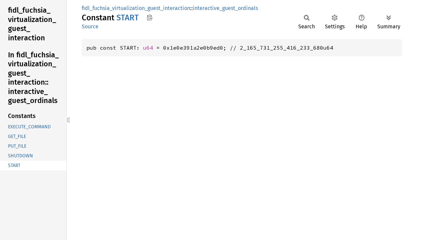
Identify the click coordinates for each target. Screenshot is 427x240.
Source (90, 26)
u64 (148, 47)
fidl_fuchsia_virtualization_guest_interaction (136, 8)
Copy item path (149, 17)
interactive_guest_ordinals (225, 8)
